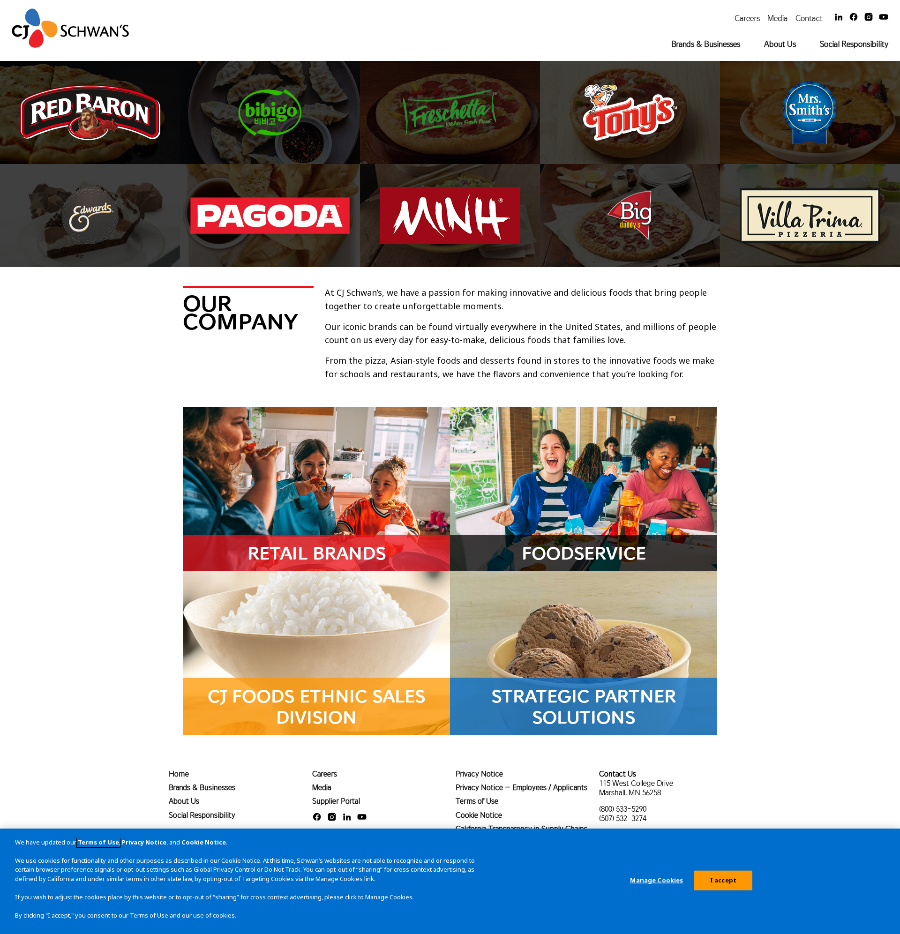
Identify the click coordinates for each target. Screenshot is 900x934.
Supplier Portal (336, 801)
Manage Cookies (656, 880)
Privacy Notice (479, 773)
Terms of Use (477, 801)
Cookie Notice (479, 815)
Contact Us (617, 773)
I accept (723, 880)
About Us (780, 44)
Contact (809, 18)
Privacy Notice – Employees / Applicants (521, 787)
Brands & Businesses (705, 44)
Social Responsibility (854, 44)
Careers (747, 18)
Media (777, 18)
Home (179, 773)
